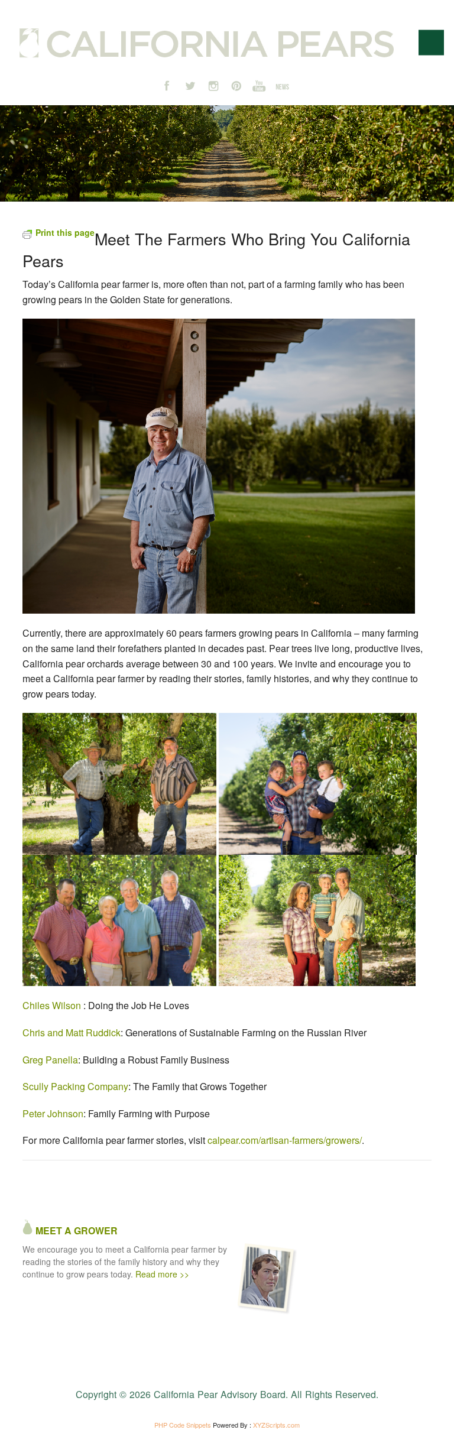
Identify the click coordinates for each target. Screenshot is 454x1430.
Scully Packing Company (75, 1086)
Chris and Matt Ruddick (71, 1032)
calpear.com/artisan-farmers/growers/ (284, 1140)
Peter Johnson (52, 1113)
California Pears (206, 43)
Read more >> (162, 1274)
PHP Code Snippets (182, 1424)
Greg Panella (50, 1059)
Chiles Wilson (51, 1005)
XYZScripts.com (276, 1424)
